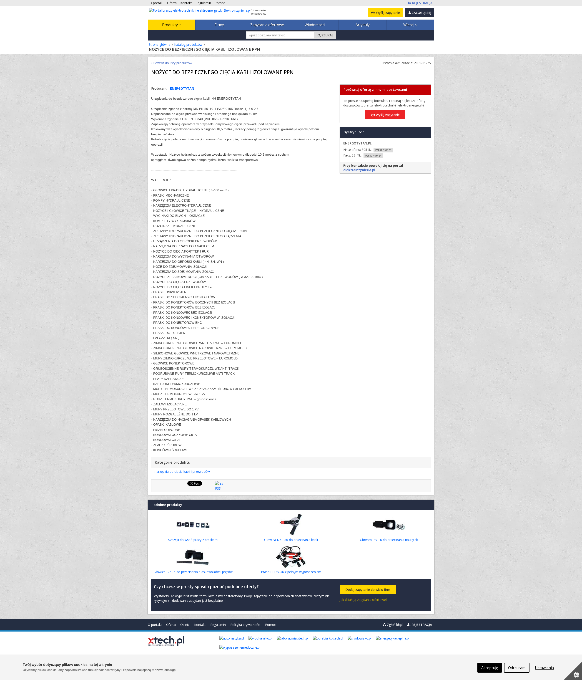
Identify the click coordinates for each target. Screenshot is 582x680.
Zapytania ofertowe (267, 24)
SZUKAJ (327, 35)
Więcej (409, 24)
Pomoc (270, 624)
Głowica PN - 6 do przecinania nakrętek (389, 540)
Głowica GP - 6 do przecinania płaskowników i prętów (193, 572)
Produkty (170, 24)
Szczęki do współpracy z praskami (193, 540)
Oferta (171, 624)
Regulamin (218, 624)
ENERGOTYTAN (182, 88)
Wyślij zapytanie (387, 12)
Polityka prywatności (245, 624)
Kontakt (200, 624)
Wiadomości (315, 24)
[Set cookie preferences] (573, 671)
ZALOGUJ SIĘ (421, 12)
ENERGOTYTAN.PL (357, 143)
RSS (218, 488)
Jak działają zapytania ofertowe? (363, 599)
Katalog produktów (188, 44)
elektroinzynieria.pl (359, 170)
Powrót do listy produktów (172, 63)
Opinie (185, 624)
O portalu (155, 624)
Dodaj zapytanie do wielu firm (367, 589)
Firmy (219, 24)
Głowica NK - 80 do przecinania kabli (291, 540)
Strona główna (159, 44)
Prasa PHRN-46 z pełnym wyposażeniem (291, 572)
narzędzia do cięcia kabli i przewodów (182, 471)
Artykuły (363, 24)
